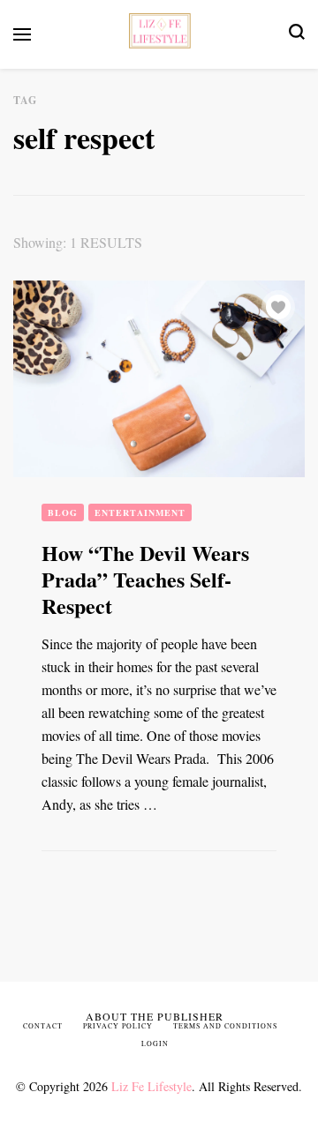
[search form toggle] (297, 34)
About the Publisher (154, 1016)
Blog (63, 512)
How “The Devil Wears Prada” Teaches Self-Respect (145, 579)
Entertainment (140, 512)
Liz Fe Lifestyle (151, 1086)
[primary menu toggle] (22, 34)
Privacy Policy (118, 1025)
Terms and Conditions (225, 1025)
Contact (43, 1025)
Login (155, 1043)
